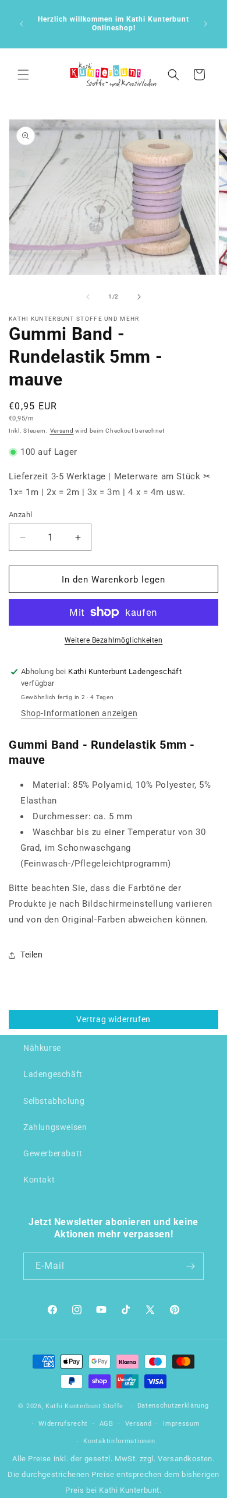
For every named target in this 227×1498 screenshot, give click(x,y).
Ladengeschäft (53, 1074)
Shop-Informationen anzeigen (79, 713)
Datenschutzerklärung (173, 1405)
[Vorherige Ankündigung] (21, 24)
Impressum (181, 1423)
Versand (62, 430)
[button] (23, 74)
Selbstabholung (53, 1101)
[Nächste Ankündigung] (205, 24)
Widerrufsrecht (63, 1423)
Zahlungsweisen (55, 1127)
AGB (107, 1423)
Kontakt (39, 1179)
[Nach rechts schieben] (139, 297)
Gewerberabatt (53, 1153)
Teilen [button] (31, 954)
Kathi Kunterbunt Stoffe (85, 1406)
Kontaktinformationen (119, 1441)
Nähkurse (42, 1048)
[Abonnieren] (190, 1266)
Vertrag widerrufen (113, 1019)
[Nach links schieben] (88, 297)
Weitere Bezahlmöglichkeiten (114, 640)
